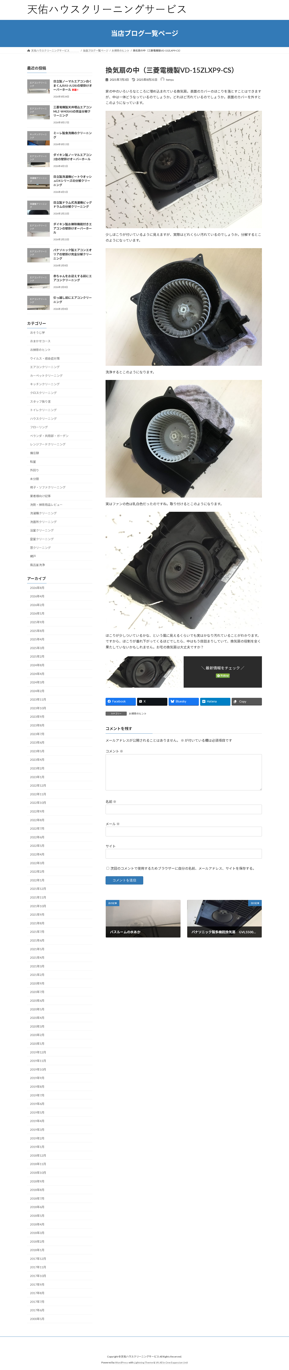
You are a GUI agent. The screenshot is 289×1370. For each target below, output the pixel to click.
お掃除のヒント (138, 713)
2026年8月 (37, 587)
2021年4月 (37, 957)
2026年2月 (37, 604)
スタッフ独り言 (40, 401)
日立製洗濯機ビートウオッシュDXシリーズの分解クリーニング (72, 180)
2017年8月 (37, 1293)
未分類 (34, 478)
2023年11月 (38, 699)
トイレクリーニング (43, 410)
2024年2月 (37, 691)
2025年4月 (37, 639)
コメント (114, 751)
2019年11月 (38, 1061)
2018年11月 (38, 1164)
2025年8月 (37, 630)
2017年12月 (38, 1258)
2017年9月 (37, 1284)
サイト (111, 846)
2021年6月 (37, 940)
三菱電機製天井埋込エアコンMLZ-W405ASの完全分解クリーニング (72, 111)
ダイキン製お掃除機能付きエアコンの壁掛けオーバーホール (72, 228)
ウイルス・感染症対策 (45, 358)
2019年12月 (38, 1052)
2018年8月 (37, 1190)
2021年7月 (37, 931)
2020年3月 (37, 1026)
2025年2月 (37, 656)
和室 (33, 461)
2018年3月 (37, 1233)
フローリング (39, 427)
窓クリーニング (40, 547)
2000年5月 (37, 1319)
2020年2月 (37, 1035)
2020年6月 (37, 1000)
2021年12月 (38, 888)
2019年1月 (37, 1147)
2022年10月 (38, 802)
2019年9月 (37, 1078)
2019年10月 (38, 1069)
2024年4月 (37, 673)
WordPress (121, 1362)
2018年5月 (37, 1215)
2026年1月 (37, 613)
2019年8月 (37, 1086)
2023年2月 (37, 768)
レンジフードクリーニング (48, 444)
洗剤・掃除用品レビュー (46, 504)
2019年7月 (37, 1095)
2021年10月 (38, 906)
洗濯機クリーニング (43, 513)
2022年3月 (37, 863)
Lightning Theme (143, 1362)
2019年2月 (37, 1138)
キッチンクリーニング (45, 384)
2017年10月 (38, 1276)
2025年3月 (37, 648)
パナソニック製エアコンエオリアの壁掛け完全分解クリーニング (72, 254)
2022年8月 (37, 820)
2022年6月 (37, 837)
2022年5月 (37, 845)
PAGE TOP (278, 1325)
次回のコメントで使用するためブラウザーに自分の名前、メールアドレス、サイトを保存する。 (183, 868)
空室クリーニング (42, 539)
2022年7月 (37, 828)
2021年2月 (37, 974)
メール (113, 824)
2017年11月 (38, 1267)
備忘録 (34, 453)
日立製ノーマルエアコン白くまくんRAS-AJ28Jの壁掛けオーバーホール (72, 85)
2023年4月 (37, 759)
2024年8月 (37, 665)
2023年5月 (37, 751)
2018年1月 (37, 1250)
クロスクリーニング (43, 392)
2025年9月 (37, 622)
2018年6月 (37, 1207)
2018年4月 (37, 1224)
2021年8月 (37, 923)
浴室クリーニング (42, 530)
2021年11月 (38, 897)
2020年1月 (37, 1043)
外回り (34, 470)
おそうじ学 (37, 332)
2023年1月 (37, 777)
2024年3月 (37, 682)
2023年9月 (37, 716)
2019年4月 (37, 1121)
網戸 (33, 556)
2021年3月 (37, 966)
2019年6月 (37, 1104)
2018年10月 (38, 1172)
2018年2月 (37, 1241)
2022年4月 (37, 854)
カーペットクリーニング (46, 375)
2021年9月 (37, 914)
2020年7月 (37, 992)
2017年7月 (37, 1301)
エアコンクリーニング (45, 367)
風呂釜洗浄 (37, 564)
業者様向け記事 (40, 496)
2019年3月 (37, 1129)
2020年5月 (37, 1009)
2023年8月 (37, 725)
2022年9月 (37, 811)
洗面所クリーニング (43, 521)
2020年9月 (37, 983)
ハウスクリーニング (43, 418)
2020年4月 (37, 1018)
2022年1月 (37, 880)
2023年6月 (37, 742)
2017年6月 (37, 1310)
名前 (111, 802)
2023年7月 (37, 734)
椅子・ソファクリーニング (48, 487)
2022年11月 (38, 794)
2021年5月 (37, 949)
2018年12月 (38, 1155)
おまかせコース (40, 341)
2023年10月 (38, 708)
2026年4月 (37, 596)
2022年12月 (38, 785)
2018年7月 (37, 1198)
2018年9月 (37, 1181)
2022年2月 (37, 871)
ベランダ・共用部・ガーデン (49, 435)
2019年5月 (37, 1112)
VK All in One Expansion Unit (172, 1362)
